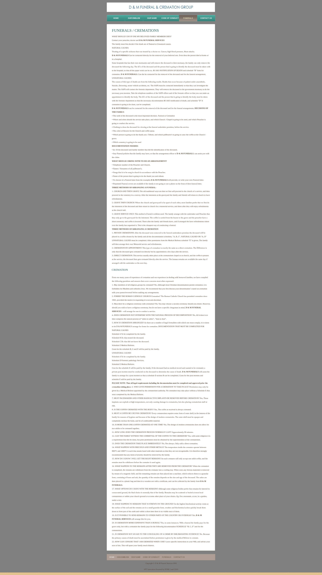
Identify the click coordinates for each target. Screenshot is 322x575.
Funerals (188, 18)
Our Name (152, 18)
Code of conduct (170, 18)
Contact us (206, 18)
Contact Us (179, 557)
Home (116, 18)
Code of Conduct (151, 557)
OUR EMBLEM (134, 18)
